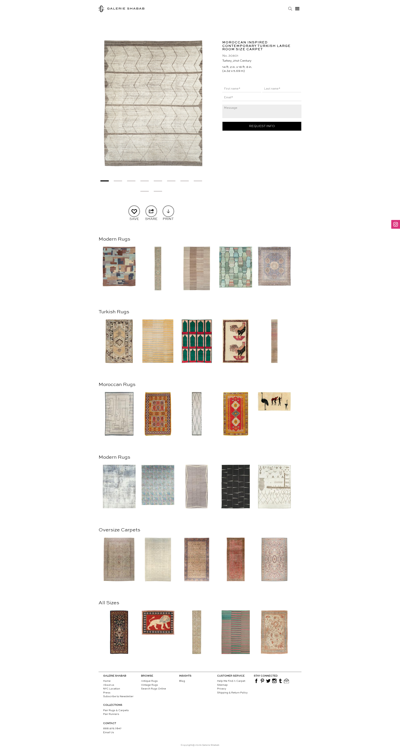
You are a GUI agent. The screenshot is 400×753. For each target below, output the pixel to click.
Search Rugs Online (153, 689)
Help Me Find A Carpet (231, 681)
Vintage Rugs (149, 685)
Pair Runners (111, 714)
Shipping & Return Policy (232, 693)
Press (106, 693)
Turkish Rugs (114, 312)
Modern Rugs (114, 239)
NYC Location (111, 689)
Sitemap (222, 685)
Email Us (108, 732)
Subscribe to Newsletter (118, 696)
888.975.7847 (112, 728)
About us (108, 685)
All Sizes (109, 603)
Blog (182, 681)
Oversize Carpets (119, 530)
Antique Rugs (149, 681)
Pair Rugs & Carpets (116, 710)
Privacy (221, 689)
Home (107, 681)
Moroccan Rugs (117, 384)
